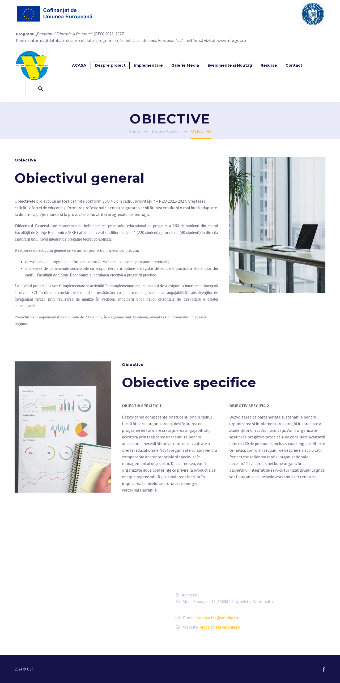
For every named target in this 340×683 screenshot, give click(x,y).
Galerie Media (185, 65)
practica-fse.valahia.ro (219, 627)
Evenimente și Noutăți (229, 65)
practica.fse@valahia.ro (216, 617)
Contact (294, 65)
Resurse (269, 65)
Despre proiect (110, 65)
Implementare (148, 65)
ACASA (79, 65)
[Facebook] (324, 669)
